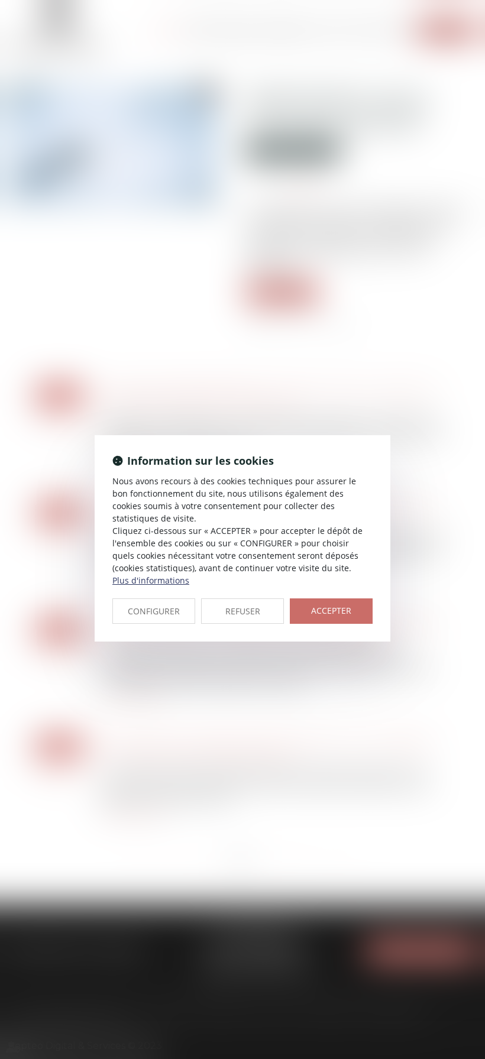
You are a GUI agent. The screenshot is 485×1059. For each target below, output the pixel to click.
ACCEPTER (331, 610)
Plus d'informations (150, 580)
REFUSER (242, 611)
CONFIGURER (154, 611)
